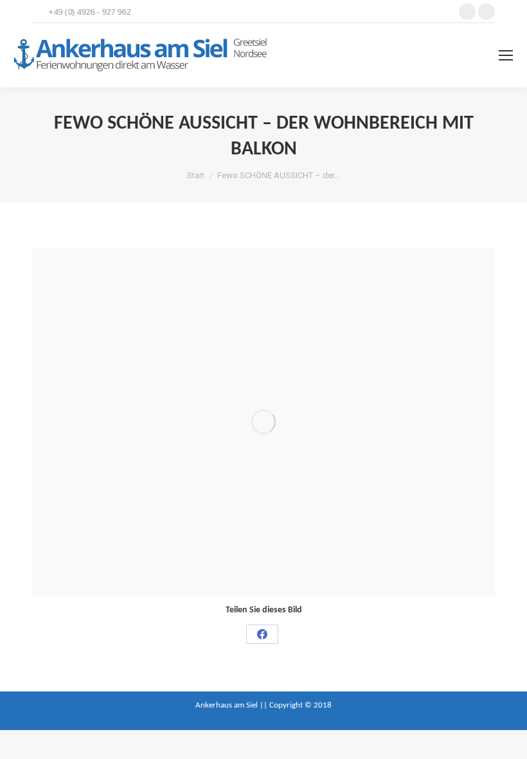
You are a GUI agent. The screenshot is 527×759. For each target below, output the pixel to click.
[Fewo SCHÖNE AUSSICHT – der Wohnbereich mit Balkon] (263, 422)
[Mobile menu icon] (505, 55)
